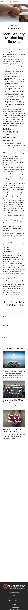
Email (4, 316)
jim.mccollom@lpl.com (14, 592)
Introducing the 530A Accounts (13, 401)
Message (5, 325)
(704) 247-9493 (15, 607)
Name (4, 308)
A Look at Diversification (14, 371)
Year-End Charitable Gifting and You (12, 430)
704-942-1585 (15, 609)
